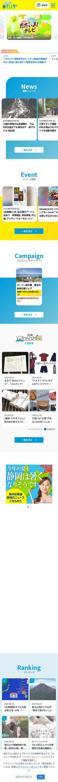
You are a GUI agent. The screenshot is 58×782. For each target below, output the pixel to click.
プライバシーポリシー (28, 766)
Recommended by (36, 429)
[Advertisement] (29, 551)
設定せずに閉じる (24, 777)
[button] (27, 507)
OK (40, 777)
